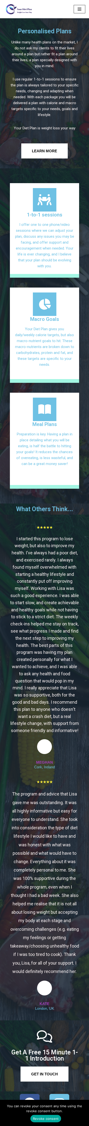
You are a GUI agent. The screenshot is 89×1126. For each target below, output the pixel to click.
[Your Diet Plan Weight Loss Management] (18, 9)
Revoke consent (46, 1119)
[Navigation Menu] (79, 9)
